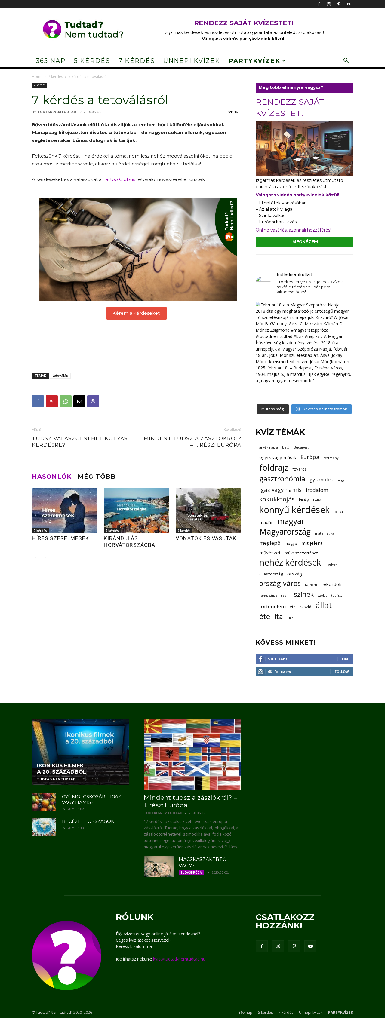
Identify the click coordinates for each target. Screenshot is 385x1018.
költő (317, 500)
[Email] (79, 401)
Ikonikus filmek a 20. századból (61, 768)
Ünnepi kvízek (191, 60)
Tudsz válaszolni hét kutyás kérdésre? (80, 441)
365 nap (51, 60)
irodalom (317, 490)
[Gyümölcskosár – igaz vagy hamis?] (44, 802)
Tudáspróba (191, 872)
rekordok (331, 584)
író (291, 618)
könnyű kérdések (294, 510)
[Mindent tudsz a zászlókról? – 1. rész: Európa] (192, 754)
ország (294, 574)
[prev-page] (35, 557)
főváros (299, 469)
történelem (272, 606)
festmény (331, 458)
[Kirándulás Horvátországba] (136, 510)
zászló (305, 606)
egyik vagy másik (277, 457)
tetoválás (60, 375)
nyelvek (331, 564)
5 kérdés (92, 60)
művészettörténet (301, 553)
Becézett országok (88, 821)
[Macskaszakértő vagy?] (159, 866)
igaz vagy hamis (280, 489)
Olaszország (271, 574)
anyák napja (268, 447)
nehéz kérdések (290, 562)
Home (37, 76)
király (304, 500)
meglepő (269, 543)
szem (285, 595)
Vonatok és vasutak (206, 538)
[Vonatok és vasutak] (208, 510)
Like (345, 659)
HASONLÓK (52, 476)
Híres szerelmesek (60, 538)
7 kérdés (137, 60)
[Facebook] (318, 4)
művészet (270, 553)
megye (291, 543)
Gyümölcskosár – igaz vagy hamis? (91, 799)
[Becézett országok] (44, 827)
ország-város (280, 583)
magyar (291, 521)
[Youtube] (348, 4)
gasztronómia (282, 478)
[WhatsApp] (66, 401)
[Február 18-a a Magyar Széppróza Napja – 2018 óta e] (304, 350)
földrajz (273, 467)
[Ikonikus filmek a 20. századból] (80, 752)
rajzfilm (311, 585)
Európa (309, 457)
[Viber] (93, 401)
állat (324, 605)
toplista (337, 595)
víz (292, 606)
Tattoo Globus (119, 179)
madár (266, 522)
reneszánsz (268, 595)
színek (304, 594)
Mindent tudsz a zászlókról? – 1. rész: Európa (192, 441)
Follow (342, 671)
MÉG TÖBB (97, 476)
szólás (322, 595)
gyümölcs (321, 479)
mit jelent (311, 543)
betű (286, 447)
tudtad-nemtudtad (57, 111)
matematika (324, 533)
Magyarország (285, 532)
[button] (346, 61)
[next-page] (45, 557)
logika (338, 512)
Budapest (301, 447)
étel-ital (272, 616)
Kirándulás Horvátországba (129, 541)
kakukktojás (277, 499)
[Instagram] (328, 4)
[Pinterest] (338, 4)
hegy (340, 480)
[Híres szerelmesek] (64, 510)
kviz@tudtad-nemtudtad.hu (179, 959)
